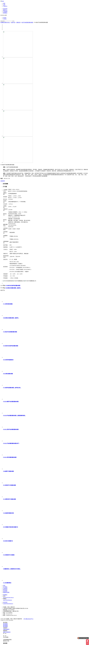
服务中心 (5, 10)
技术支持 (5, 8)
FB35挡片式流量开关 (8, 540)
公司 (4, 4)
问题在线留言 (6, 629)
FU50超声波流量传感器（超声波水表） (12, 387)
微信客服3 (5, 626)
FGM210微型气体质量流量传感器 (11, 401)
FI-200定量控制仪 (7, 582)
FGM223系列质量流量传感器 (9, 457)
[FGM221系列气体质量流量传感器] (13, 427)
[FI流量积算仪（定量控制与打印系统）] (13, 566)
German (4, 18)
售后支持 (5, 589)
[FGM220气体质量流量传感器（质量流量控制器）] (13, 413)
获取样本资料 (6, 592)
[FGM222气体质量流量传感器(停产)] (13, 440)
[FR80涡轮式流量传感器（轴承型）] (13, 315)
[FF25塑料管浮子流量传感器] (13, 496)
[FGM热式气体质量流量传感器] (13, 329)
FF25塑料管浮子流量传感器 (9, 499)
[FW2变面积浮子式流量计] (13, 552)
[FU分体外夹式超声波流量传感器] (13, 343)
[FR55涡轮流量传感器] (13, 371)
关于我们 (5, 586)
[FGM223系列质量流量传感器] (13, 454)
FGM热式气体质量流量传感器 (10, 331)
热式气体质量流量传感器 (27, 22)
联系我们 (5, 12)
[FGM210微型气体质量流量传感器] (13, 399)
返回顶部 (5, 643)
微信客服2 (5, 625)
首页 (4, 3)
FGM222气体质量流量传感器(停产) (11, 443)
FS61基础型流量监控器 (8, 513)
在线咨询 (3, 180)
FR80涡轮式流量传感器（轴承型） (13, 287)
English (4, 17)
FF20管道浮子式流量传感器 (9, 485)
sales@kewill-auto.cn (7, 600)
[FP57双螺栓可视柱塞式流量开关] (13, 524)
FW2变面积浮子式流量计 (9, 554)
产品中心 (5, 6)
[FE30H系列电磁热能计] (13, 357)
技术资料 (5, 591)
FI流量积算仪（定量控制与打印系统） (12, 568)
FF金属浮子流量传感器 (8, 471)
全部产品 (13, 22)
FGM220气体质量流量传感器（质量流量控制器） (14, 415)
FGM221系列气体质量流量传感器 (11, 429)
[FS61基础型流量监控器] (13, 510)
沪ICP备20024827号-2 (28, 618)
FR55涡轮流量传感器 (8, 373)
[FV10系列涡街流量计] (13, 301)
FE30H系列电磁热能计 (8, 359)
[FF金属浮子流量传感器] (13, 468)
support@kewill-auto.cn (8, 603)
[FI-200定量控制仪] (13, 580)
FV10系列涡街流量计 (8, 303)
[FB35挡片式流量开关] (13, 538)
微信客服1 (5, 623)
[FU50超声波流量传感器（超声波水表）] (13, 385)
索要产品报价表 (6, 632)
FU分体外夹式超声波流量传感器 (12, 285)
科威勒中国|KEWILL (5, 22)
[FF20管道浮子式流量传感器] (13, 482)
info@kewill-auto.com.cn (8, 597)
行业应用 (5, 11)
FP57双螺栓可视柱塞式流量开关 (10, 527)
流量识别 (18, 22)
